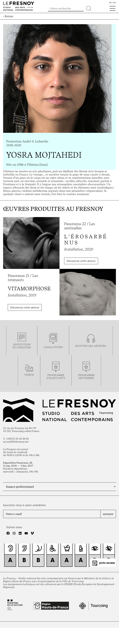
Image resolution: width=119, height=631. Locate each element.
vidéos (29, 374)
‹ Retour (8, 16)
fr (110, 3)
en (114, 3)
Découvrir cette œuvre (81, 261)
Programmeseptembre (86, 376)
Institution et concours (22, 346)
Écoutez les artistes (90, 345)
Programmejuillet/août (55, 376)
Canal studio (53, 347)
